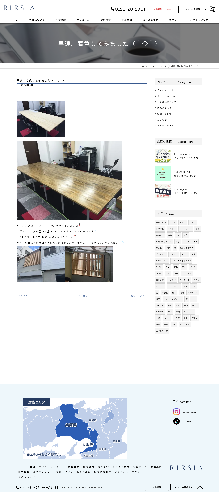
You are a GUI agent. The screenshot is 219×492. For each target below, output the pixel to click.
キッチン (160, 286)
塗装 (185, 286)
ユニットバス (162, 260)
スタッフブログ (187, 247)
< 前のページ (25, 295)
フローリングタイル (173, 299)
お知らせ (160, 305)
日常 (168, 267)
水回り (196, 279)
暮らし (183, 222)
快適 (158, 318)
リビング (160, 311)
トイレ (185, 254)
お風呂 (165, 292)
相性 (178, 241)
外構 (166, 324)
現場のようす (164, 107)
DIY (194, 299)
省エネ (195, 305)
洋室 (158, 299)
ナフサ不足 (187, 273)
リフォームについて (168, 96)
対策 (158, 324)
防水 (186, 318)
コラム (159, 273)
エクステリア (162, 330)
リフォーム (185, 324)
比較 (178, 235)
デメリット (161, 254)
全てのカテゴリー (167, 90)
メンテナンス (185, 228)
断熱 (176, 267)
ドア (168, 247)
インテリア (193, 292)
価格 (168, 273)
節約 (170, 235)
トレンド (172, 279)
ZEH (186, 305)
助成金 (159, 267)
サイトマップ (26, 477)
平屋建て (172, 228)
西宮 (174, 324)
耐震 (197, 228)
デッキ (193, 267)
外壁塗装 (160, 228)
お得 (170, 311)
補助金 (159, 247)
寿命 (186, 235)
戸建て (195, 318)
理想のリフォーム (164, 241)
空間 (178, 311)
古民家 (177, 318)
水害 (193, 254)
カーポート (185, 279)
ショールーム (174, 286)
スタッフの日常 (165, 125)
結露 (170, 305)
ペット (167, 318)
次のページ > (137, 295)
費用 (174, 292)
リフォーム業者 (190, 241)
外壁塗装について (167, 102)
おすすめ (160, 279)
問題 (176, 273)
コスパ (173, 222)
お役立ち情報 (164, 113)
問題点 (193, 222)
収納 (182, 292)
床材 (184, 267)
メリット (174, 254)
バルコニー (189, 311)
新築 (178, 305)
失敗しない (161, 222)
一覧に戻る (81, 295)
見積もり (160, 235)
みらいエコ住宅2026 (181, 260)
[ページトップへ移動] (200, 487)
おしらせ (162, 119)
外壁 (193, 286)
